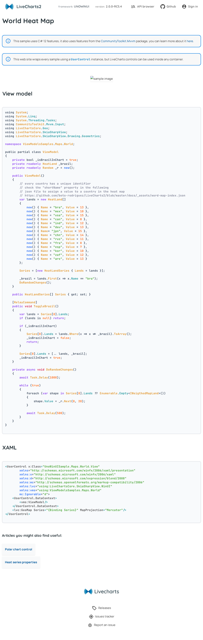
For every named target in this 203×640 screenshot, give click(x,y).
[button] (73, 6)
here (190, 41)
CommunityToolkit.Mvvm (118, 41)
